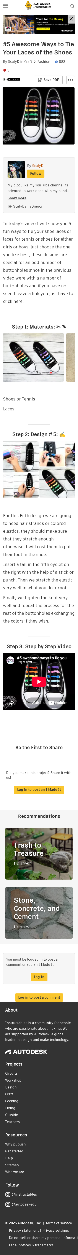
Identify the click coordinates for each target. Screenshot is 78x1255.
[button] (5, 6)
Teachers (12, 1121)
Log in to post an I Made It (39, 789)
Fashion (43, 62)
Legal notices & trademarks (31, 1245)
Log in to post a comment (39, 997)
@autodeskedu (24, 1204)
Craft (28, 62)
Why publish (15, 1144)
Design (11, 1087)
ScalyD (13, 62)
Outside (11, 1114)
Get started (14, 1151)
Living (10, 1108)
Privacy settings (55, 1230)
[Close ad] (71, 19)
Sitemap (12, 1165)
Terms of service (59, 1223)
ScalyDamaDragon (28, 206)
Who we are (14, 1171)
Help (9, 1158)
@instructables (24, 1194)
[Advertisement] (39, 24)
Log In (39, 976)
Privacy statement (24, 1230)
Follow (35, 173)
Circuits (11, 1073)
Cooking (11, 1101)
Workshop (13, 1080)
